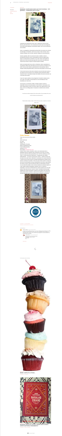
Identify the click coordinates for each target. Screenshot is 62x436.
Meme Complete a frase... (27, 372)
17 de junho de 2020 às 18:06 (32, 229)
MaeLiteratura (28, 234)
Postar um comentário (27, 427)
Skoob (26, 148)
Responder (24, 241)
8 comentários (26, 374)
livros (11, 12)
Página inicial (16, 2)
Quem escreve (26, 2)
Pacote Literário (25, 229)
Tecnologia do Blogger (32, 433)
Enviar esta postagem (27, 223)
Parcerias (21, 2)
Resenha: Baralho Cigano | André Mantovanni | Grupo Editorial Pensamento (34, 425)
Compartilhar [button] (12, 7)
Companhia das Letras (29, 149)
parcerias (11, 13)
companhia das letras (13, 11)
